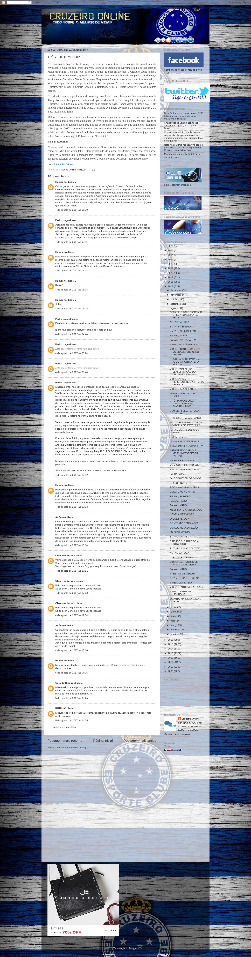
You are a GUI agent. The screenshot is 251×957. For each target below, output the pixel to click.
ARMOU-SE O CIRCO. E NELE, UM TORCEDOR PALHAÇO (184, 453)
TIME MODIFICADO (181, 582)
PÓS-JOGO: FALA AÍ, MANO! (185, 418)
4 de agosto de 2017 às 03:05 (71, 289)
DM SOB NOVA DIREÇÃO (184, 528)
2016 (171, 640)
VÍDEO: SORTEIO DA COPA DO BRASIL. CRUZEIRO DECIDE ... (185, 352)
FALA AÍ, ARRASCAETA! (183, 340)
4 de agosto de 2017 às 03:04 (71, 270)
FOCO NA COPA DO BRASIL (185, 487)
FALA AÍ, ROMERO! (180, 496)
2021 (171, 268)
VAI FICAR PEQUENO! (182, 460)
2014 (171, 648)
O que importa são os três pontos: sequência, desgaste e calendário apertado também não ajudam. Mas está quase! (183, 136)
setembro (176, 304)
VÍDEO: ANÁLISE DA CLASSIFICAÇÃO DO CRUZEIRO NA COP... (183, 372)
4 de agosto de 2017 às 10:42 (71, 475)
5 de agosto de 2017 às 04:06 (71, 672)
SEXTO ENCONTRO (181, 483)
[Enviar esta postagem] (93, 169)
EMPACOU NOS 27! (181, 536)
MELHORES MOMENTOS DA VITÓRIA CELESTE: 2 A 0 (186, 424)
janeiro (175, 634)
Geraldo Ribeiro (64, 683)
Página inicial (103, 740)
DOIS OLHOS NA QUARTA (184, 441)
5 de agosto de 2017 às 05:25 (71, 698)
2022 (171, 264)
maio (174, 616)
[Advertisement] (184, 808)
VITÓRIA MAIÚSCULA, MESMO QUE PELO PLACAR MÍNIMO (182, 404)
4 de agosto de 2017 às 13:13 (71, 507)
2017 (171, 286)
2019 (171, 277)
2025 (171, 250)
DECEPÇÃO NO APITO (182, 492)
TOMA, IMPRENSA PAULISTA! (186, 446)
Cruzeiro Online (191, 718)
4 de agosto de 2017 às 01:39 (71, 210)
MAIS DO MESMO (180, 532)
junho (174, 611)
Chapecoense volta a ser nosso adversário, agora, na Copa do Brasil (181, 126)
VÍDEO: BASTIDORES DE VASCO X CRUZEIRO (184, 563)
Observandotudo (65, 555)
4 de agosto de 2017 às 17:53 (71, 593)
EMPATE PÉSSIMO (180, 326)
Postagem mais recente (64, 740)
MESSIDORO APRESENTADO (186, 510)
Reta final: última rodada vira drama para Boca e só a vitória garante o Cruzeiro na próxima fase (183, 148)
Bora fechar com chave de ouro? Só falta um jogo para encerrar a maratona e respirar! (183, 116)
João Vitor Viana (63, 164)
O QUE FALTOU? (179, 519)
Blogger (133, 948)
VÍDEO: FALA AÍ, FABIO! (183, 389)
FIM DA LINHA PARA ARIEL (184, 469)
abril (173, 620)
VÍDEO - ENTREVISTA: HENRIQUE (182, 593)
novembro (176, 295)
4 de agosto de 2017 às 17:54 (71, 615)
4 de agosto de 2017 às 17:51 (71, 571)
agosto (175, 308)
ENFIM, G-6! (177, 437)
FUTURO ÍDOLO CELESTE (185, 548)
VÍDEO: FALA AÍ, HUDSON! (184, 344)
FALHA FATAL (177, 474)
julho (173, 607)
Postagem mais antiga (140, 740)
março (174, 625)
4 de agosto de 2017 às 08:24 (71, 353)
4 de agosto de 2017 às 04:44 (71, 334)
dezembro (176, 290)
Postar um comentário (64, 727)
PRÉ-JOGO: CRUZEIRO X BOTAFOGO (184, 542)
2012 (171, 657)
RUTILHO (60, 708)
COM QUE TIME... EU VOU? (185, 465)
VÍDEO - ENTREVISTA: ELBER (186, 587)
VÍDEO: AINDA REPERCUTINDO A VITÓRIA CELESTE (186, 382)
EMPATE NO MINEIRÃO (183, 331)
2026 (171, 246)
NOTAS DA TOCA (179, 322)
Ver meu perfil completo (177, 734)
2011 (171, 662)
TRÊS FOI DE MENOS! (182, 573)
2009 (171, 671)
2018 (171, 282)
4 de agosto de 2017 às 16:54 (71, 545)
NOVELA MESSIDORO (182, 514)
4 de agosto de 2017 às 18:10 (71, 650)
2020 (171, 273)
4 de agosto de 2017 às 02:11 (71, 242)
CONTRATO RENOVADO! (184, 523)
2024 (171, 255)
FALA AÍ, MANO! (178, 335)
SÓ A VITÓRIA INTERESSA (184, 578)
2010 (171, 667)
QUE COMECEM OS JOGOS (185, 478)
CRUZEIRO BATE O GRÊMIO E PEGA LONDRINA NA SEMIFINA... (186, 315)
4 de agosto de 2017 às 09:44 (71, 372)
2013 (171, 653)
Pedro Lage (62, 220)
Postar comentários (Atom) (71, 747)
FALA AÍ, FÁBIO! (178, 501)
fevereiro (176, 629)
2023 (171, 259)
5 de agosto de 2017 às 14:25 (71, 720)
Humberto (61, 182)
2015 (171, 644)
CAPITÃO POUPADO (181, 557)
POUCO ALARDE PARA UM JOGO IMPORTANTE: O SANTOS (185, 362)
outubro (175, 299)
